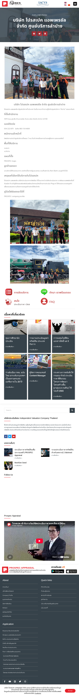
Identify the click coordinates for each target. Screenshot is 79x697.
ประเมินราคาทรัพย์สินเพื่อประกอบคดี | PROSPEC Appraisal (25, 452)
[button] (75, 4)
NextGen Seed (20, 463)
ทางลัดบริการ (21, 293)
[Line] (15, 681)
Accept (70, 691)
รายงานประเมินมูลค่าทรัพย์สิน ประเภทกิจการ (39, 341)
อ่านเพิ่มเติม (38, 693)
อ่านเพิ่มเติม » (10, 346)
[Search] (72, 410)
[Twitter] (20, 681)
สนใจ (16, 301)
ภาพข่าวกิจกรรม (42, 15)
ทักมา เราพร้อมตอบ (60, 293)
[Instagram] (25, 681)
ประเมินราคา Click (22, 304)
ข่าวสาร (34, 15)
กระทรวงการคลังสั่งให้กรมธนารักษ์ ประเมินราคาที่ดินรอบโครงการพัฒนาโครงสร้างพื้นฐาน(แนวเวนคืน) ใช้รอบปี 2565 (63, 381)
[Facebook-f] (5, 681)
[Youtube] (10, 681)
